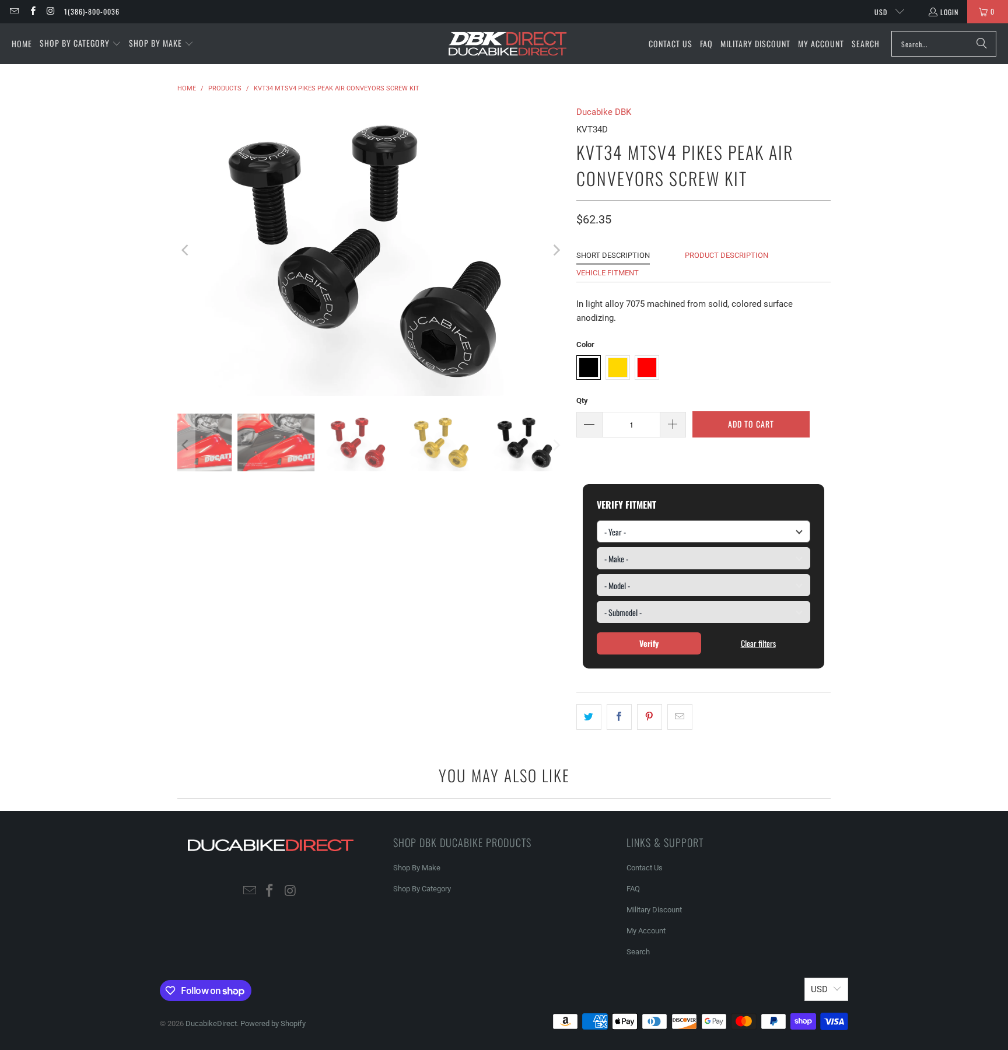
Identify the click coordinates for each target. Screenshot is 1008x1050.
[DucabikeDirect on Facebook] (32, 11)
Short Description (613, 255)
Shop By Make (416, 867)
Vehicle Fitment (607, 272)
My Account (646, 930)
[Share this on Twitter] (588, 717)
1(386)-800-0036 (92, 11)
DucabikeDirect (211, 1023)
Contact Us (644, 867)
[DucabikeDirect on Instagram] (50, 11)
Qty (582, 400)
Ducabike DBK (603, 112)
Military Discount (654, 909)
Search (638, 951)
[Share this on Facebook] (619, 717)
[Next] (556, 250)
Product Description (726, 255)
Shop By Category (422, 888)
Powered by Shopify (273, 1023)
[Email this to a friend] (679, 717)
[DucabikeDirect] (507, 44)
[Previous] (186, 250)
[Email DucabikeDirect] (14, 11)
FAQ (633, 888)
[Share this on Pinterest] (649, 717)
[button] (80, 43)
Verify (649, 643)
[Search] (981, 44)
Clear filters (758, 643)
